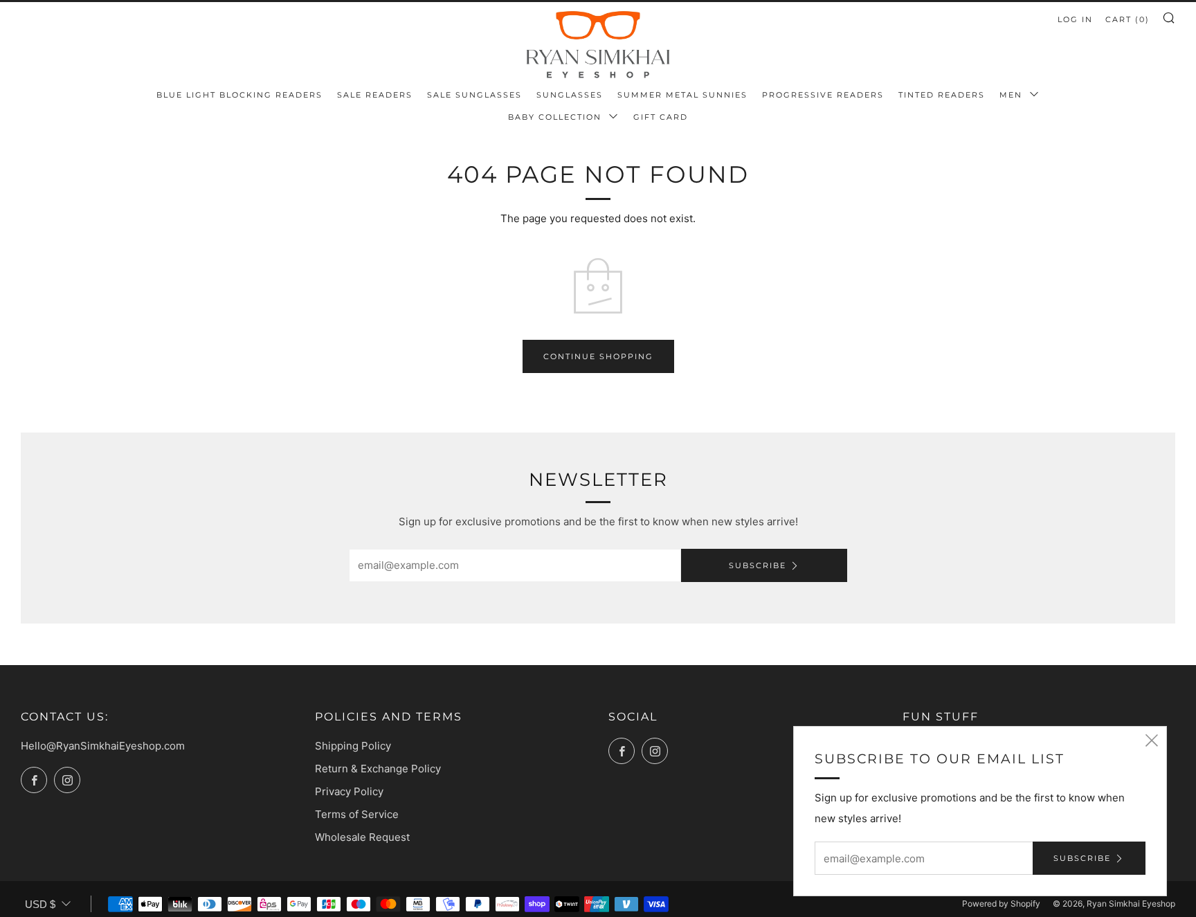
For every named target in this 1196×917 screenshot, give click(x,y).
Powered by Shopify (1001, 903)
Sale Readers (375, 95)
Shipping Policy (353, 745)
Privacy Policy (349, 791)
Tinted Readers (941, 95)
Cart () (1127, 19)
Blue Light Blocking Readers (239, 95)
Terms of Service (357, 814)
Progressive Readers (823, 95)
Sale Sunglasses (474, 95)
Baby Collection (556, 117)
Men (1012, 95)
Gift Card (660, 117)
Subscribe (757, 565)
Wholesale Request (362, 837)
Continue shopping (598, 356)
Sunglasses (569, 95)
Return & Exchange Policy (378, 768)
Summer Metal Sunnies (682, 95)
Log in (1075, 19)
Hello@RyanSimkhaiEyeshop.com (103, 745)
